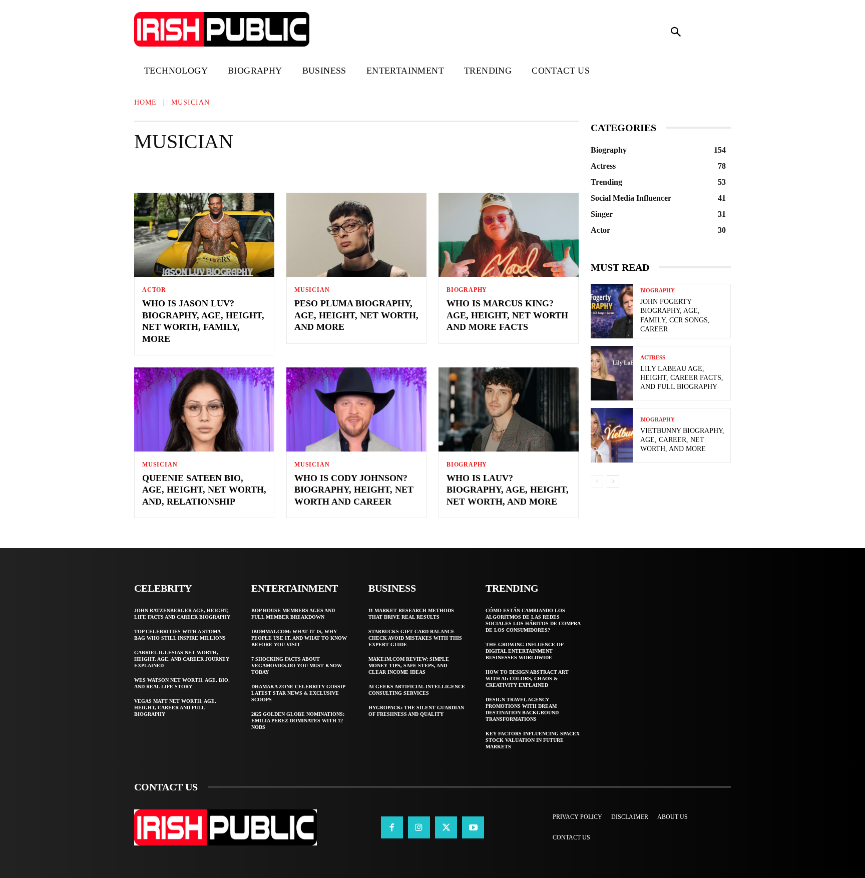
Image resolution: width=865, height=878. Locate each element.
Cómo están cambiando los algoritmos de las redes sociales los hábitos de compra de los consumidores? (533, 620)
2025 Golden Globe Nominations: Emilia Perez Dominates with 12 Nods (297, 720)
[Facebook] (392, 827)
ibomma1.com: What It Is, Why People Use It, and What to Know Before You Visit (299, 638)
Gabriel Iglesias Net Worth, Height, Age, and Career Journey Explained (181, 659)
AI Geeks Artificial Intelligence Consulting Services (416, 690)
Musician (311, 290)
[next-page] (613, 481)
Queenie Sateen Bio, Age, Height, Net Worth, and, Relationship (204, 490)
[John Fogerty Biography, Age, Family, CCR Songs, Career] (612, 311)
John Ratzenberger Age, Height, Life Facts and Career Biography (182, 614)
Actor (155, 170)
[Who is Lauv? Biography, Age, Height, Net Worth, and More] (509, 409)
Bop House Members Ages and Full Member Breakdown (293, 614)
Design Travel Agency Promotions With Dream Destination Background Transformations (522, 709)
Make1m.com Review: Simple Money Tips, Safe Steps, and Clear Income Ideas (408, 665)
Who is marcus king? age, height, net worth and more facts (507, 315)
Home (145, 102)
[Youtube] (473, 827)
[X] (446, 827)
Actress (202, 170)
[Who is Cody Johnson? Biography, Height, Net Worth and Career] (356, 409)
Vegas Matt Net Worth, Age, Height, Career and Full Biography (175, 707)
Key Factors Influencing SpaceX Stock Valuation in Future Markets (533, 740)
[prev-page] (597, 481)
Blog (358, 170)
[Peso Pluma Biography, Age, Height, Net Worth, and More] (356, 235)
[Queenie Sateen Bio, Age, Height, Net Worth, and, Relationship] (204, 409)
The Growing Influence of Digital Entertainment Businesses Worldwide (525, 651)
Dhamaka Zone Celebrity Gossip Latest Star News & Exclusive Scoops (298, 693)
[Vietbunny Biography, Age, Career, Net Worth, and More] (612, 435)
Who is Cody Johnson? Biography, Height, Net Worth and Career (353, 490)
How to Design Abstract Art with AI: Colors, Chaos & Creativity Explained (527, 678)
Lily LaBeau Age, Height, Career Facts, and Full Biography (681, 377)
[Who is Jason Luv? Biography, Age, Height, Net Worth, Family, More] (204, 235)
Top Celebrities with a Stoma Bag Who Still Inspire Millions (180, 635)
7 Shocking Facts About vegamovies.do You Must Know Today (296, 665)
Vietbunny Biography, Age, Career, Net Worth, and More (682, 440)
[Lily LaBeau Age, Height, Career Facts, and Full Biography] (612, 373)
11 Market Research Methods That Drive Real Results (411, 614)
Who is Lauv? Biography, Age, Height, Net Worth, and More (508, 490)
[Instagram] (419, 827)
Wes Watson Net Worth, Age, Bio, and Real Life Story (182, 683)
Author (253, 170)
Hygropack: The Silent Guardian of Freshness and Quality (416, 711)
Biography (308, 170)
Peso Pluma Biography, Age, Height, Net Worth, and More (356, 315)
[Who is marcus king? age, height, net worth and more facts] (509, 235)
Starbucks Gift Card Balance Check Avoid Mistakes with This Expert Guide (415, 638)
